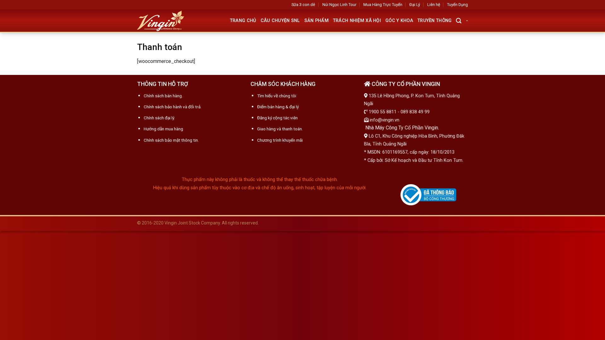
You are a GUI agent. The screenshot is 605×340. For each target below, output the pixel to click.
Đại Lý (414, 4)
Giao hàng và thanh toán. (280, 128)
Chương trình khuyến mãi (280, 139)
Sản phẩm (316, 20)
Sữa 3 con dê (303, 4)
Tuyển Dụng (457, 4)
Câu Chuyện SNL (280, 20)
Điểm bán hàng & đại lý (278, 106)
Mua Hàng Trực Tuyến (382, 4)
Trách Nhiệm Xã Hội (357, 20)
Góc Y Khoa (399, 20)
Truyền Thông (435, 20)
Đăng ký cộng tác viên (277, 117)
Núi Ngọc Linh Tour (339, 4)
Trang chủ (243, 20)
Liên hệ (433, 4)
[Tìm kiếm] (458, 20)
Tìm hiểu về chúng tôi (276, 95)
